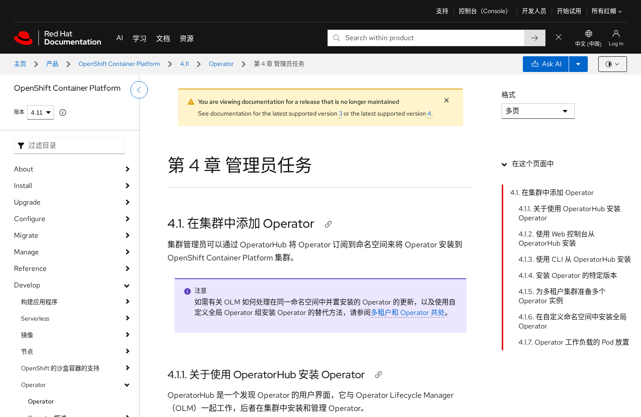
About (23, 169)
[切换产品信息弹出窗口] (63, 112)
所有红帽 (604, 11)
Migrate (26, 235)
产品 (52, 64)
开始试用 (569, 11)
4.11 (184, 64)
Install (23, 185)
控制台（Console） (485, 11)
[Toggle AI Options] (578, 64)
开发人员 (534, 11)
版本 (19, 112)
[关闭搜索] (558, 37)
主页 (20, 64)
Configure (29, 218)
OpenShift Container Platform (119, 64)
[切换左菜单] (139, 90)
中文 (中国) (588, 44)
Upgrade (27, 202)
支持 (442, 11)
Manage (26, 251)
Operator (221, 64)
